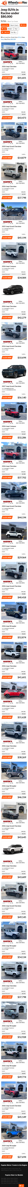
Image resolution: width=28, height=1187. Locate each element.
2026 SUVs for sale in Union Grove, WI (10, 1168)
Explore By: (5, 25)
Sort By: (13, 32)
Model (10, 29)
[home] (14, 3)
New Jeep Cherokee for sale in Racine (10, 1183)
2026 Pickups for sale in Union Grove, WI (11, 1170)
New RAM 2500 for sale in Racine (9, 1181)
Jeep (4, 29)
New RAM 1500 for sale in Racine (9, 1178)
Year (16, 29)
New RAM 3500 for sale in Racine (9, 1180)
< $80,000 (6, 32)
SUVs (24, 25)
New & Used (14, 25)
